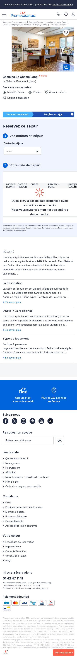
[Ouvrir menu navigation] (2, 14)
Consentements (14, 521)
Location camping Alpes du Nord (17, 24)
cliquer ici (44, 588)
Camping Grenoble (58, 24)
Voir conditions (20, 230)
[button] (23, 395)
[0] (66, 15)
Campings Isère (40, 24)
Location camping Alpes (56, 22)
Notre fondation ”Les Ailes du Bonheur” (27, 477)
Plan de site (12, 481)
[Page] (5, 421)
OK (59, 440)
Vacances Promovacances (14, 22)
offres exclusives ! (63, 4)
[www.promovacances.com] (23, 14)
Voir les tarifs (63, 652)
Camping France (36, 22)
